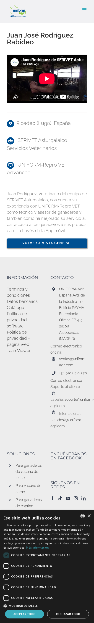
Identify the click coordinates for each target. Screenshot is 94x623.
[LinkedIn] (83, 498)
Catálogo (15, 307)
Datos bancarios (22, 301)
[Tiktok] (60, 498)
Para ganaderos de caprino (29, 503)
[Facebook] (52, 498)
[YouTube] (68, 498)
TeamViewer (19, 350)
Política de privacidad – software (18, 319)
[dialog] (47, 566)
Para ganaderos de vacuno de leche (29, 471)
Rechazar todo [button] (68, 614)
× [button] (89, 516)
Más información (37, 548)
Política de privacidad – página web (18, 338)
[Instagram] (76, 498)
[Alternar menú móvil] (84, 9)
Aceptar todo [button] (24, 614)
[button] (47, 605)
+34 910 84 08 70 (73, 373)
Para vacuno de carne (28, 489)
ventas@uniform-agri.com (73, 362)
